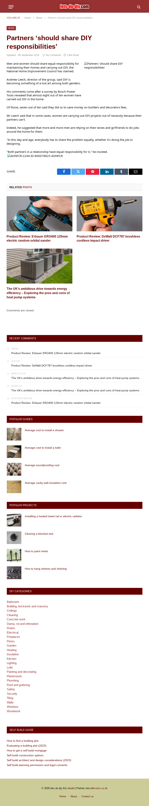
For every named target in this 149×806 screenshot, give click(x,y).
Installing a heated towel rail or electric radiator (53, 516)
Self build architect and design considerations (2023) (39, 760)
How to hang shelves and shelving (46, 568)
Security (12, 693)
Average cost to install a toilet (43, 447)
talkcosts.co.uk (98, 788)
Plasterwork (14, 676)
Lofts (10, 667)
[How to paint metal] (14, 555)
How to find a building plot (22, 740)
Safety (11, 689)
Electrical (12, 632)
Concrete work (16, 619)
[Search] (138, 7)
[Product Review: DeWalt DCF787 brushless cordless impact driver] (109, 213)
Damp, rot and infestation (22, 623)
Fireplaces (13, 636)
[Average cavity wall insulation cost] (14, 486)
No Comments (53, 55)
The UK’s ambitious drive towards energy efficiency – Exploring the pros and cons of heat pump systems (38, 293)
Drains (11, 628)
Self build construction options (25, 755)
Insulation (13, 654)
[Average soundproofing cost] (14, 469)
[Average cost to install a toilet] (14, 451)
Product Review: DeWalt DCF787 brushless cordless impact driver (108, 238)
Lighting (11, 663)
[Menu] (11, 7)
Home (62, 796)
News (11, 28)
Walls (10, 702)
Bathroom (13, 601)
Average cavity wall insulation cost (46, 482)
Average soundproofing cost (42, 465)
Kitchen (11, 658)
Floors (11, 641)
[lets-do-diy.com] (74, 7)
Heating (11, 650)
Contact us (87, 796)
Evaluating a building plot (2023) (26, 745)
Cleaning (12, 615)
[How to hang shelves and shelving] (14, 572)
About (73, 796)
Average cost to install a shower (44, 430)
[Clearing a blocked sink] (14, 537)
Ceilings (12, 610)
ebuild (71, 788)
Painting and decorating (21, 671)
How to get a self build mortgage (27, 750)
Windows (12, 706)
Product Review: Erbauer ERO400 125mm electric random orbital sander (37, 238)
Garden (11, 645)
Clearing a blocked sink (39, 533)
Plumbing (13, 680)
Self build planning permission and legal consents (37, 765)
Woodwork (13, 711)
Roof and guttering (18, 685)
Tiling (10, 698)
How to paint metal (36, 551)
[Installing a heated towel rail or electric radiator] (14, 520)
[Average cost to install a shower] (14, 434)
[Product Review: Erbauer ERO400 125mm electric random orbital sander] (39, 213)
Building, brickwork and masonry (27, 606)
